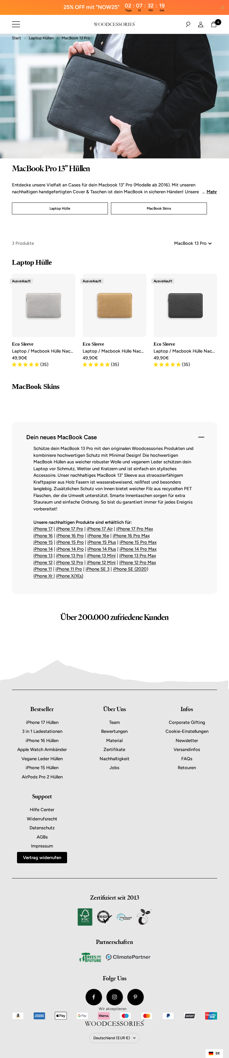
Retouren (187, 767)
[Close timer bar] (222, 7)
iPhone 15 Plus (101, 542)
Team (114, 722)
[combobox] (214, 1053)
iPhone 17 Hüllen (42, 722)
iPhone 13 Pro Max (137, 555)
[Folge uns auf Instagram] (114, 997)
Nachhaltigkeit (114, 758)
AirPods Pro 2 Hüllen (42, 777)
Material (114, 740)
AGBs (42, 837)
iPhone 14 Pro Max (138, 549)
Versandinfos (187, 749)
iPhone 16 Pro (70, 535)
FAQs (186, 758)
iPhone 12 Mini (101, 562)
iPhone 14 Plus (101, 549)
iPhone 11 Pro (68, 569)
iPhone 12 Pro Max (137, 562)
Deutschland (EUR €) (111, 1038)
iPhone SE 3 (97, 569)
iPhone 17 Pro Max (134, 529)
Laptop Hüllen (41, 38)
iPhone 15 (43, 542)
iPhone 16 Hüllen (42, 740)
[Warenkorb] (214, 24)
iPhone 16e (98, 535)
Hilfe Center (42, 809)
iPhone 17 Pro (69, 529)
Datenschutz (42, 827)
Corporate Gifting (187, 722)
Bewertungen (114, 731)
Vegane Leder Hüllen (42, 758)
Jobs (114, 767)
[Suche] (188, 24)
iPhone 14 (43, 549)
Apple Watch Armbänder (42, 749)
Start (16, 38)
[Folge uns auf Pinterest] (135, 997)
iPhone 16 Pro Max (131, 535)
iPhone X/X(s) (69, 576)
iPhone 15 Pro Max (138, 542)
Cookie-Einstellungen (186, 731)
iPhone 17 (42, 529)
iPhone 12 (42, 562)
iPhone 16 (43, 535)
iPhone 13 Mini (101, 555)
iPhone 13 (42, 555)
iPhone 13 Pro (69, 555)
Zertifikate (114, 749)
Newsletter (187, 740)
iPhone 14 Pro (70, 549)
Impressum (42, 846)
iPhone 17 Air (100, 529)
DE (218, 1053)
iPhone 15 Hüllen (42, 767)
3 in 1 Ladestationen (42, 731)
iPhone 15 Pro (70, 542)
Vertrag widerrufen (42, 857)
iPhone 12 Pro (69, 562)
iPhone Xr (43, 576)
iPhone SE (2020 (130, 569)
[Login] (200, 24)
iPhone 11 (42, 569)
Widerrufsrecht (42, 819)
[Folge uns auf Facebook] (94, 997)
